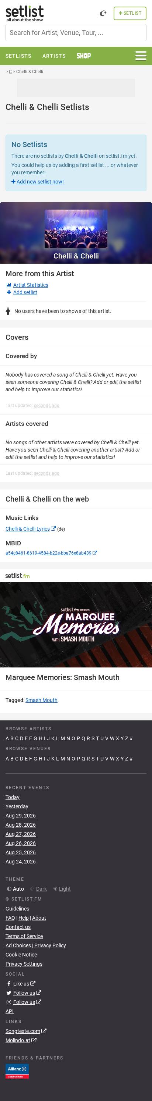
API (10, 1011)
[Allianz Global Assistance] (17, 1071)
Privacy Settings (24, 964)
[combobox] (76, 32)
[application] (76, 624)
